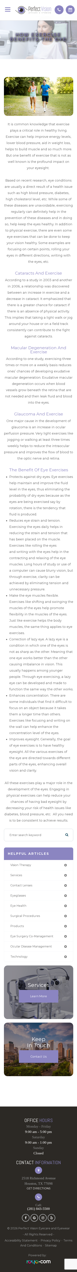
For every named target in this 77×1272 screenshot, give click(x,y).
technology (19, 956)
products (17, 926)
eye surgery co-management (31, 936)
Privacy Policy (50, 1240)
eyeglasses (18, 895)
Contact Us (38, 1056)
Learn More (38, 996)
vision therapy (20, 865)
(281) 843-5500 (38, 1208)
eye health (18, 905)
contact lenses (21, 885)
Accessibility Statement (21, 1240)
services (16, 875)
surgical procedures (25, 916)
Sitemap (51, 1245)
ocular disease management (31, 946)
